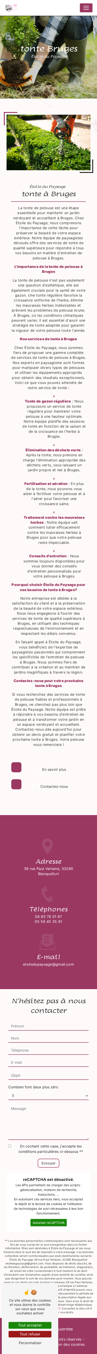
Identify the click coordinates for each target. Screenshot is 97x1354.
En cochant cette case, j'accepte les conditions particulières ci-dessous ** (50, 1149)
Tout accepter (30, 1325)
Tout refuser (30, 1334)
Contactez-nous (54, 786)
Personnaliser (30, 1343)
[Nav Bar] (86, 7)
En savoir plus (54, 769)
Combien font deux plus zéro (33, 1087)
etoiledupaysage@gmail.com (48, 964)
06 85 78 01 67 (48, 916)
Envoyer (48, 1163)
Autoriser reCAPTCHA (49, 1223)
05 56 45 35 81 (48, 921)
